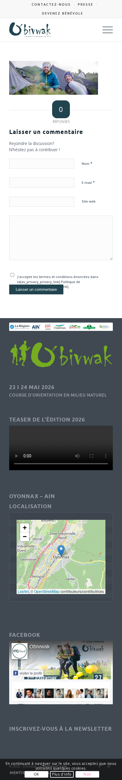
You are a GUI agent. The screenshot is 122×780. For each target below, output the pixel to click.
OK (36, 774)
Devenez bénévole (62, 13)
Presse (85, 4)
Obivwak (39, 647)
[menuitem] (51, 4)
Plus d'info (62, 774)
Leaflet (23, 591)
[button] (61, 551)
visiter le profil (31, 673)
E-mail (88, 182)
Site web (89, 201)
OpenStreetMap (47, 591)
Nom (87, 163)
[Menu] (105, 30)
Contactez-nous (51, 4)
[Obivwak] (50, 30)
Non (87, 774)
